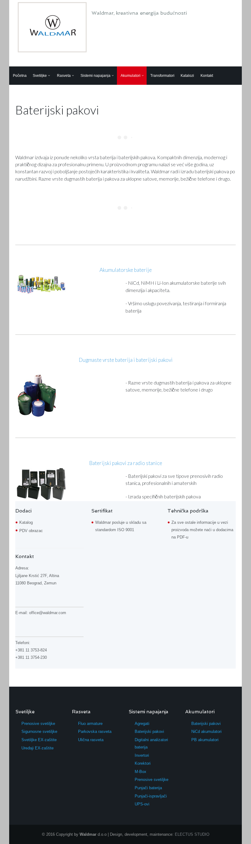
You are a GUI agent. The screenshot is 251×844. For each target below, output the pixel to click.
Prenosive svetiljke (38, 723)
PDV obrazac (31, 530)
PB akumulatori (205, 739)
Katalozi (187, 75)
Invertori (142, 755)
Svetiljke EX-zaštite (39, 739)
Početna (20, 75)
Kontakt (206, 75)
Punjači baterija (148, 788)
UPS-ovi (142, 804)
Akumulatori (130, 75)
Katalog (26, 522)
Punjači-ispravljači (151, 796)
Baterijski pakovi (149, 731)
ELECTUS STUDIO (192, 834)
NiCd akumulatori (206, 731)
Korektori (143, 763)
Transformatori (162, 75)
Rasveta (64, 75)
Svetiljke (40, 75)
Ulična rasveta (90, 739)
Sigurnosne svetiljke (39, 731)
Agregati (142, 723)
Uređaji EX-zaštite (37, 748)
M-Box (140, 771)
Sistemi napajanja (96, 75)
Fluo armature (90, 723)
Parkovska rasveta (94, 731)
